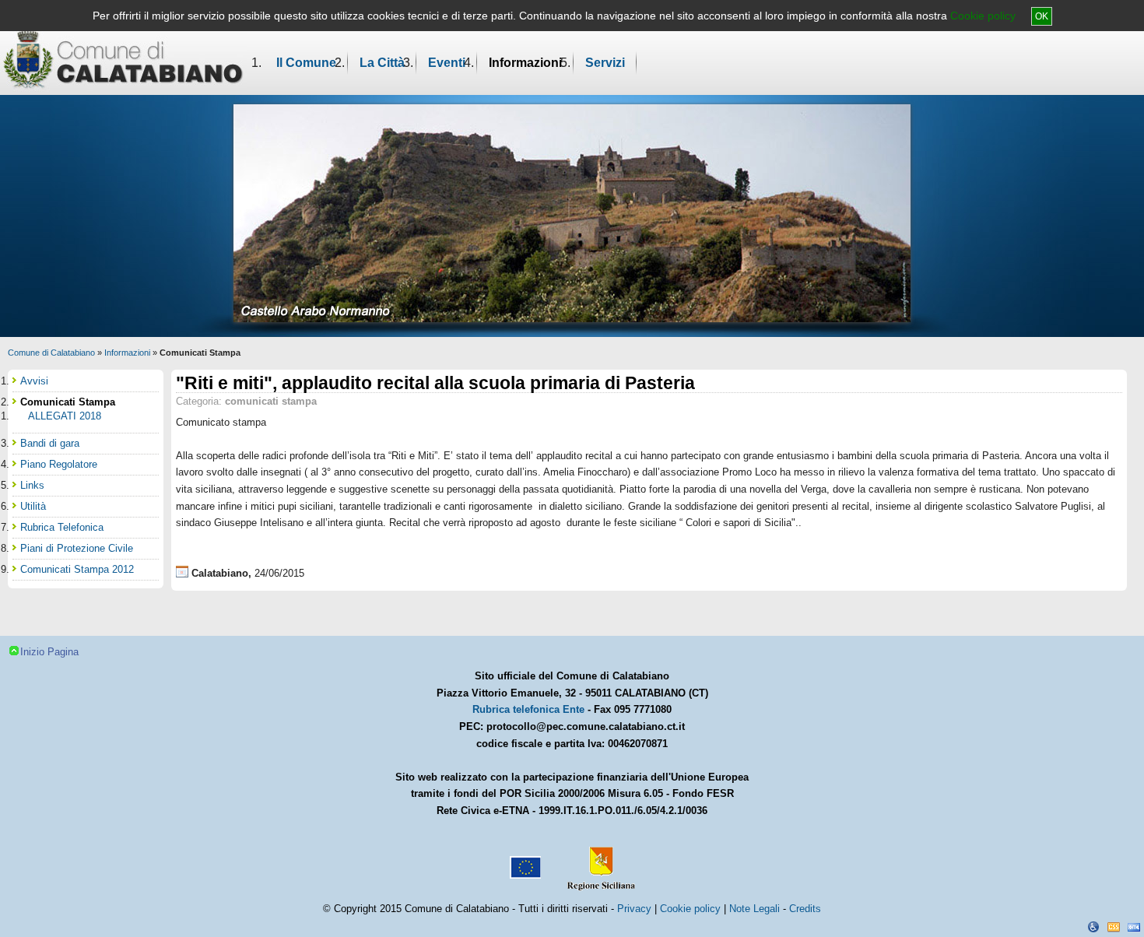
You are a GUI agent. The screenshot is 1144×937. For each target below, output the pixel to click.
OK (1041, 16)
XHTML (1134, 927)
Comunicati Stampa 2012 (77, 569)
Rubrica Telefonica (62, 527)
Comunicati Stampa (67, 402)
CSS (1113, 927)
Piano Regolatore (58, 464)
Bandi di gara (49, 443)
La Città (382, 62)
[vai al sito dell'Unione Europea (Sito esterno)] (523, 861)
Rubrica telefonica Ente (528, 709)
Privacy (634, 908)
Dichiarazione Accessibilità (1093, 927)
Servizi (605, 62)
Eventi (446, 62)
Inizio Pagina (49, 652)
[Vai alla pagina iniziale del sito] (123, 59)
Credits (805, 908)
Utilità (33, 506)
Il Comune (306, 62)
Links (32, 485)
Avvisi (34, 381)
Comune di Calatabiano (51, 352)
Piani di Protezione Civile (76, 548)
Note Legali (754, 908)
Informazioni (525, 62)
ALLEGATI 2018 (64, 416)
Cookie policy (983, 15)
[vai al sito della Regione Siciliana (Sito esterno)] (598, 861)
